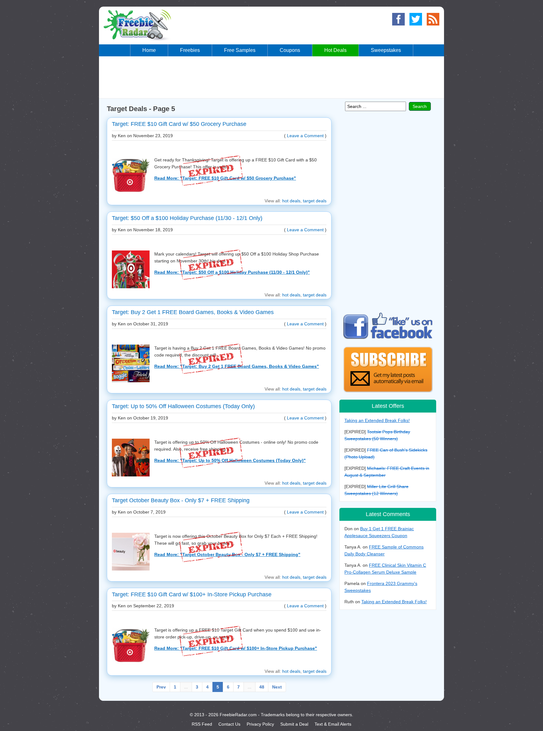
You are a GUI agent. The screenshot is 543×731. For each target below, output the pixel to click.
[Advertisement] (271, 77)
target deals (314, 200)
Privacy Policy (260, 724)
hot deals (291, 200)
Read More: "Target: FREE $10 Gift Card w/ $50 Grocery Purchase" (225, 178)
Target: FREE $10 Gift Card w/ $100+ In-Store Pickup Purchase (192, 594)
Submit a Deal (294, 724)
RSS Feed (202, 724)
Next (277, 686)
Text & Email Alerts (333, 724)
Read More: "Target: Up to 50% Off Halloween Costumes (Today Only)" (230, 460)
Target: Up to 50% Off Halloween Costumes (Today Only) (183, 406)
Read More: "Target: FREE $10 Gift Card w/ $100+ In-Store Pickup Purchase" (235, 648)
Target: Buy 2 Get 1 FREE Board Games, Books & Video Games (193, 312)
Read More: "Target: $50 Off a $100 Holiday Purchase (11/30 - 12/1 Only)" (232, 272)
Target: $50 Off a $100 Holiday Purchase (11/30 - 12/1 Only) (187, 218)
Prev (161, 686)
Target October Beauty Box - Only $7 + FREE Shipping (181, 500)
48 (261, 686)
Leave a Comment (305, 135)
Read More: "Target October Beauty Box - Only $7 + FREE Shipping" (227, 554)
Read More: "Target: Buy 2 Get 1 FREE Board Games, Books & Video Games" (236, 366)
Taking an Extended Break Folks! (377, 420)
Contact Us (229, 724)
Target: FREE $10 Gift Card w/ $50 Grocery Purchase (179, 124)
